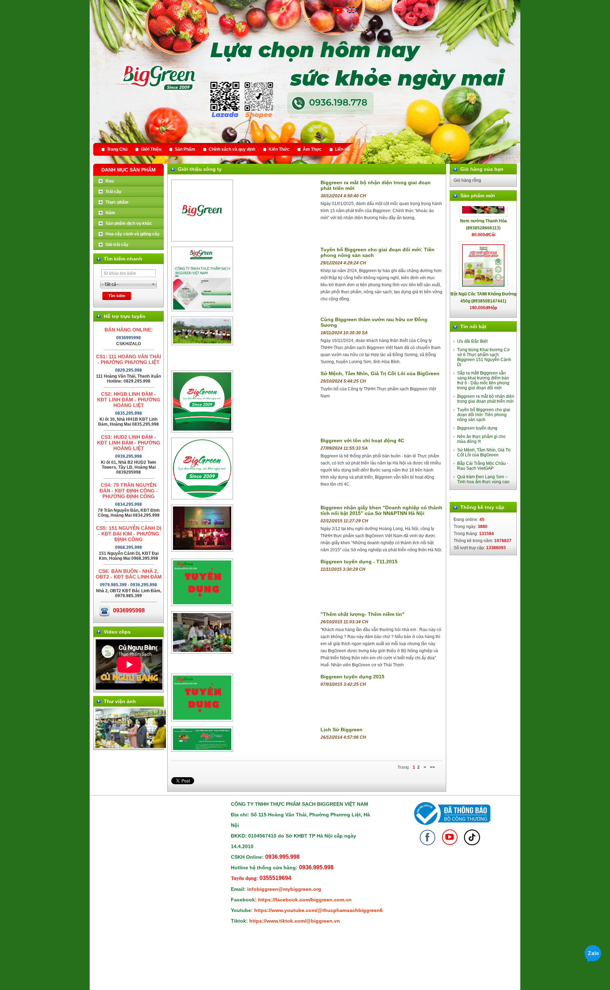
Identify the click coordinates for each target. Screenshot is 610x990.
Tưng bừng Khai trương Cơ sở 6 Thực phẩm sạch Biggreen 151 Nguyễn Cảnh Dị (484, 357)
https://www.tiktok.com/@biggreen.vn (294, 921)
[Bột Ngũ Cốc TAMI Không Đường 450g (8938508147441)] (483, 247)
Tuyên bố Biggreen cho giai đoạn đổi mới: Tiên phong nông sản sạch (483, 414)
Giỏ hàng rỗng (467, 180)
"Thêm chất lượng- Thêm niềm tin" (363, 614)
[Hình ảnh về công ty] (130, 746)
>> (432, 767)
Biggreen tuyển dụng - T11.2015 (359, 561)
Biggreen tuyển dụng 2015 (352, 676)
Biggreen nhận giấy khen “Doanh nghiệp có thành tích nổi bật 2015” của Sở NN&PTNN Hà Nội (381, 510)
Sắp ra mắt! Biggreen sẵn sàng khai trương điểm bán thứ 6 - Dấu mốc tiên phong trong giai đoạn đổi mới (483, 380)
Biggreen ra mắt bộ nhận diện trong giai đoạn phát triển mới (485, 399)
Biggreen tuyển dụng (477, 428)
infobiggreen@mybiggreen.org (284, 889)
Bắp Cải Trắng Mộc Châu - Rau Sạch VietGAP (482, 466)
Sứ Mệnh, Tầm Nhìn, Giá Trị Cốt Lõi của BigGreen (380, 373)
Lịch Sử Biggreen (342, 729)
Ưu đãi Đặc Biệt (472, 341)
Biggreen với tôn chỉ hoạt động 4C (362, 440)
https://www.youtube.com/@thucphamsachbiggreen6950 (322, 910)
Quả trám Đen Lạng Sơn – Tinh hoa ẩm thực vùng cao (483, 479)
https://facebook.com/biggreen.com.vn (305, 899)
